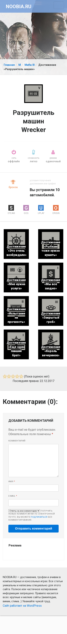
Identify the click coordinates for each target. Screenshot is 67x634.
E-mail (12, 496)
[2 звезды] (9, 376)
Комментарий (16, 441)
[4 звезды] (17, 376)
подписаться (39, 517)
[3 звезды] (13, 376)
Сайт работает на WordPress (22, 605)
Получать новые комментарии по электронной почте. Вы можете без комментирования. (31, 515)
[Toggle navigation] (59, 5)
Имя (11, 481)
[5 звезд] (21, 376)
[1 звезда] (5, 376)
